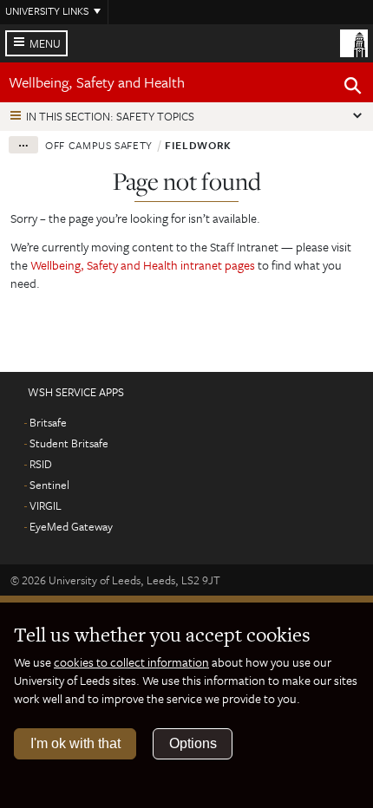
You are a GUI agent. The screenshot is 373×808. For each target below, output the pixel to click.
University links (46, 10)
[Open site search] (353, 88)
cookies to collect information (131, 662)
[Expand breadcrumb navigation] (23, 144)
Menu (45, 43)
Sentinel (49, 484)
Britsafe (48, 422)
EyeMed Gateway (71, 526)
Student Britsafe (68, 443)
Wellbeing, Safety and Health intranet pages (144, 265)
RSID (40, 463)
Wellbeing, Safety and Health (97, 82)
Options (193, 743)
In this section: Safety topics (110, 116)
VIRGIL (45, 505)
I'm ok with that (75, 743)
